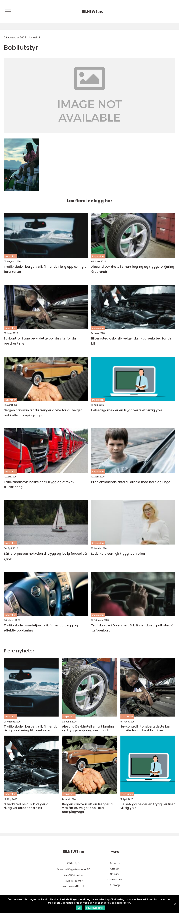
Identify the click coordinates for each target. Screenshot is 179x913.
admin (37, 37)
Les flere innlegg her (89, 201)
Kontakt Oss (115, 879)
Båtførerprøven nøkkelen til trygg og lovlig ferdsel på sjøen (45, 556)
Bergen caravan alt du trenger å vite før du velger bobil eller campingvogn (43, 412)
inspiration (10, 256)
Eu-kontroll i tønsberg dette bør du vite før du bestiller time (40, 341)
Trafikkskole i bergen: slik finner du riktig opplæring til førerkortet (45, 269)
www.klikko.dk (77, 886)
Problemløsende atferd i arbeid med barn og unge (130, 482)
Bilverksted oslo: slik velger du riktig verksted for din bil (131, 341)
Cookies (115, 874)
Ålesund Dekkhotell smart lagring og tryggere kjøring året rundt (132, 269)
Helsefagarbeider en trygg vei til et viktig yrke (126, 410)
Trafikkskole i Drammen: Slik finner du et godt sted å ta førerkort (132, 628)
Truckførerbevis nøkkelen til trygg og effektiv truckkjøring (39, 484)
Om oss (115, 868)
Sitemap (115, 885)
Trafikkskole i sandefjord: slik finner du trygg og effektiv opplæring (41, 628)
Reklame (115, 863)
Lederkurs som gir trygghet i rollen (118, 553)
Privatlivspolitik (94, 907)
